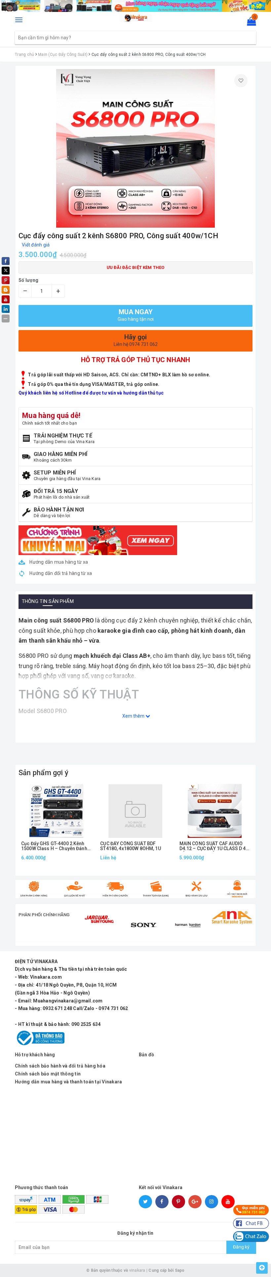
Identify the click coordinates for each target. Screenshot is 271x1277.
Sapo (180, 1270)
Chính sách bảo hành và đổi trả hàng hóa (60, 1066)
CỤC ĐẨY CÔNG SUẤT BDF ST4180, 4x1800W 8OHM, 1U (130, 846)
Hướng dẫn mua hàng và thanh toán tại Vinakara (68, 1081)
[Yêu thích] (241, 80)
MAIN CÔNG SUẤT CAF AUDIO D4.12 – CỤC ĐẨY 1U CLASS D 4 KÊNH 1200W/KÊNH (212, 846)
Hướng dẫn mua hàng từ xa (58, 562)
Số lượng (28, 280)
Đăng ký (241, 1247)
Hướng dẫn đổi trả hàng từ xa (60, 573)
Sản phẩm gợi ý (43, 773)
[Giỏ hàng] (249, 22)
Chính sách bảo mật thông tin (48, 1073)
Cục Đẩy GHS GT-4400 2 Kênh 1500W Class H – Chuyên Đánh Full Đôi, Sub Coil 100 (54, 846)
